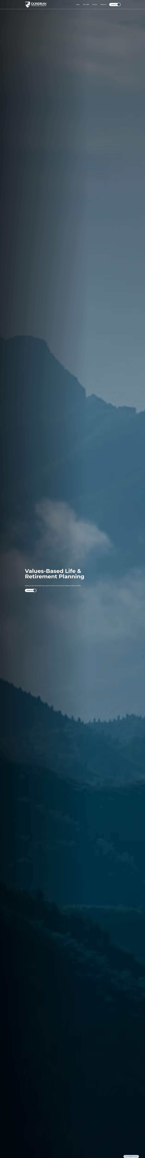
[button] (78, 4)
